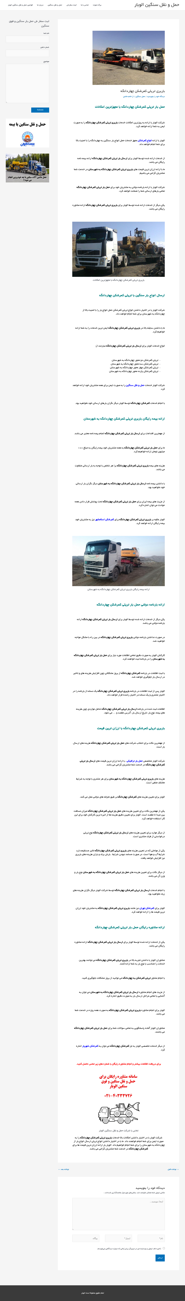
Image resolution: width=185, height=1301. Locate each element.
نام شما (46, 33)
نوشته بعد (63, 1169)
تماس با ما (85, 5)
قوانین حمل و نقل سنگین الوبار (20, 5)
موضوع (46, 61)
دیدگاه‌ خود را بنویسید (156, 97)
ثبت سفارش (71, 5)
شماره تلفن (44, 47)
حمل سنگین (140, 97)
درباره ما (40, 5)
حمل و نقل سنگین (55, 5)
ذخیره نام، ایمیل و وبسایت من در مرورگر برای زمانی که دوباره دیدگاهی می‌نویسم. (129, 1249)
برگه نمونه (97, 5)
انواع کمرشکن (145, 140)
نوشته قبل (173, 1169)
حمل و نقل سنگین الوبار (156, 5)
